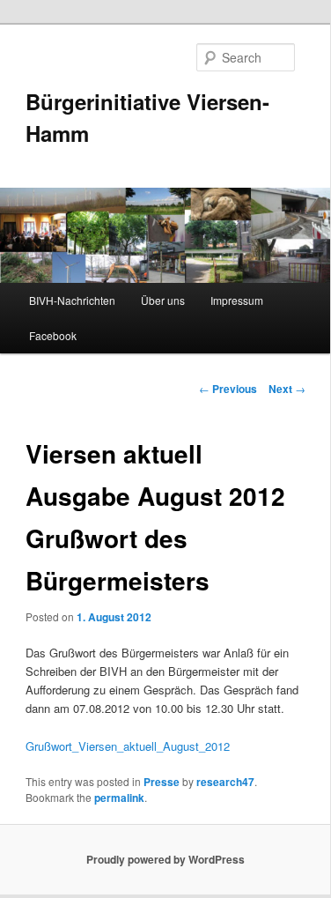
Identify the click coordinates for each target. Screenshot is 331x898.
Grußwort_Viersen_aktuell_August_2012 (128, 746)
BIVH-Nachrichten (72, 300)
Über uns (163, 300)
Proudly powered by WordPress (165, 859)
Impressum (236, 300)
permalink (119, 797)
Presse (161, 782)
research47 (225, 782)
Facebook (53, 335)
